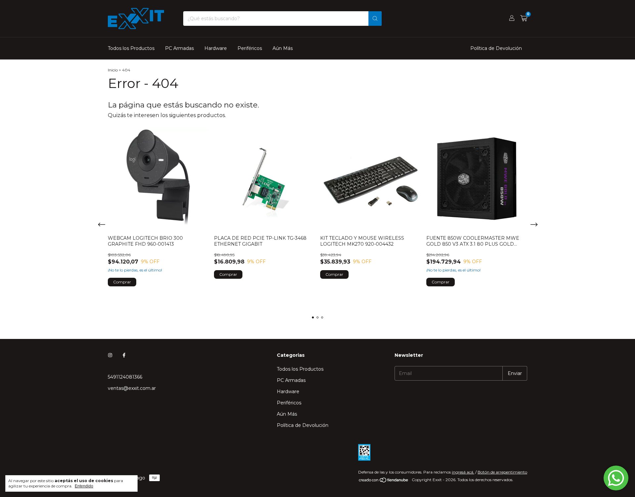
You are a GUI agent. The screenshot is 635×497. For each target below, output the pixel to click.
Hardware (215, 48)
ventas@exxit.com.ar (132, 388)
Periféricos (249, 48)
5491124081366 (125, 377)
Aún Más (283, 48)
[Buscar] (375, 18)
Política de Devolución (496, 48)
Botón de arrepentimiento (502, 472)
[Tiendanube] (383, 481)
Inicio (113, 69)
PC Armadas (179, 48)
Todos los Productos (131, 48)
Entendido (84, 486)
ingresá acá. (463, 472)
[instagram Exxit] (110, 355)
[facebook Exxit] (124, 355)
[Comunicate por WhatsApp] (616, 478)
